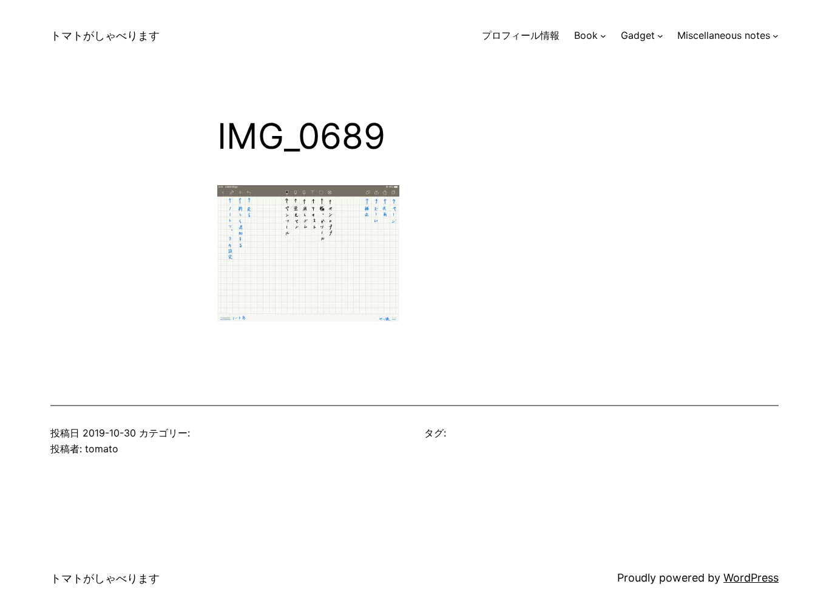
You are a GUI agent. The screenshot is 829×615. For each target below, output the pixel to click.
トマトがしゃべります (105, 35)
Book (586, 35)
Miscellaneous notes (723, 35)
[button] (308, 253)
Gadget (638, 35)
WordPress (751, 577)
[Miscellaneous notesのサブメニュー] (776, 36)
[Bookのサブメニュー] (603, 36)
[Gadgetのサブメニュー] (660, 36)
